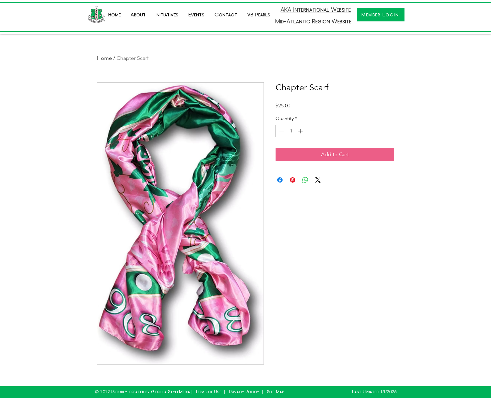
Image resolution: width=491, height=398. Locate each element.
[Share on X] (318, 180)
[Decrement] (281, 131)
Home (104, 58)
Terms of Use (208, 391)
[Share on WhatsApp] (305, 180)
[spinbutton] (291, 131)
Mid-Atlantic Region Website (313, 21)
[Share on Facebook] (280, 180)
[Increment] (301, 131)
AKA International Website (316, 9)
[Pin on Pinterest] (293, 180)
